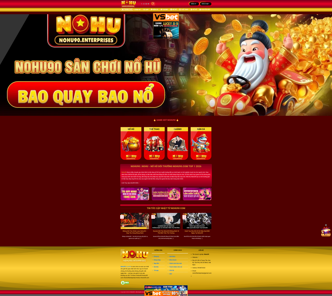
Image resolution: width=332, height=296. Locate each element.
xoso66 (128, 266)
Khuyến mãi (205, 9)
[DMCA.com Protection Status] (125, 282)
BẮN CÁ (155, 9)
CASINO (165, 9)
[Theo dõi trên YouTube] (148, 4)
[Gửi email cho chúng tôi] (144, 4)
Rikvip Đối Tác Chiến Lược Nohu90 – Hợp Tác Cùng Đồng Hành (135, 232)
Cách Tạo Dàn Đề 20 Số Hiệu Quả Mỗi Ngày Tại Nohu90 (197, 232)
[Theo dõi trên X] (141, 4)
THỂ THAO (184, 9)
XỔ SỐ (195, 9)
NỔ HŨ (174, 9)
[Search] (153, 4)
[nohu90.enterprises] (129, 4)
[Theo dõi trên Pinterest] (146, 4)
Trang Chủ (128, 9)
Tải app (145, 9)
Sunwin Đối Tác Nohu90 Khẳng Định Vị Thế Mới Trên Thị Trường (166, 232)
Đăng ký (137, 9)
